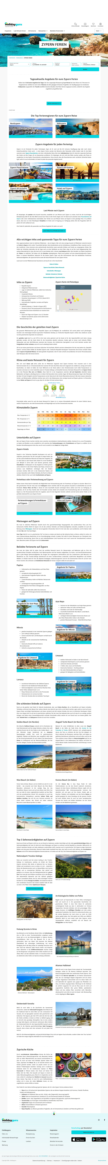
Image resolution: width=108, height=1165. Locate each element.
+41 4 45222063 (43, 1156)
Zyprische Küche (60, 277)
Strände (60, 274)
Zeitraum (34, 63)
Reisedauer (57, 63)
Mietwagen (58, 270)
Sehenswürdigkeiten (49, 277)
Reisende (85, 63)
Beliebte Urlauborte (51, 274)
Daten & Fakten (54, 264)
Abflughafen (74, 63)
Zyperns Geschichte (49, 267)
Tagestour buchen (34, 889)
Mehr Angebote (53, 103)
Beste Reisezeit (60, 267)
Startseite (12, 58)
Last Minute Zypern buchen (53, 231)
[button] (85, 69)
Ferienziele (19, 58)
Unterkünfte (50, 270)
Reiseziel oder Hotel (14, 63)
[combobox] (19, 64)
